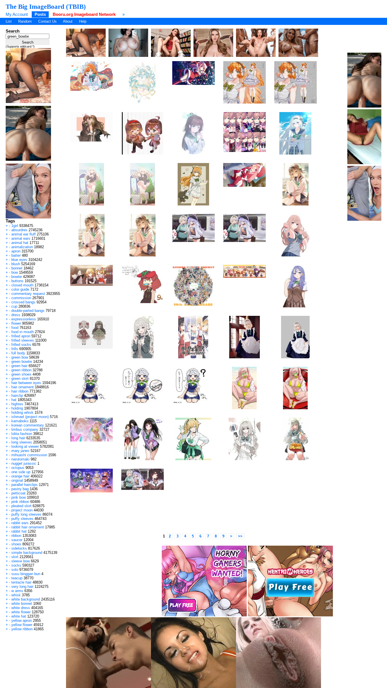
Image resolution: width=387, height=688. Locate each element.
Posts (40, 14)
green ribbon (21, 370)
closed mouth (22, 285)
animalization (22, 247)
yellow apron (21, 620)
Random (25, 21)
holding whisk (22, 412)
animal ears (20, 238)
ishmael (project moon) (30, 417)
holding (17, 408)
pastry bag (20, 489)
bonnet (16, 268)
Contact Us (47, 21)
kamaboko (19, 421)
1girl (14, 226)
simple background (26, 552)
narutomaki (20, 459)
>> (240, 536)
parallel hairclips (24, 485)
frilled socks (21, 344)
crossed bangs (23, 302)
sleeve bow (20, 561)
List (9, 21)
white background (25, 599)
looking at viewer (25, 446)
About (68, 21)
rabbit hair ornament (27, 527)
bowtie (16, 277)
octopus (17, 468)
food (14, 327)
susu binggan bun (25, 574)
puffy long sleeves (26, 514)
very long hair (22, 586)
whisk (16, 595)
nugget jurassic (23, 463)
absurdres (19, 230)
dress (15, 315)
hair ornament (22, 387)
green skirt (20, 378)
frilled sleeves (22, 340)
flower (16, 323)
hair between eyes (26, 383)
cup (14, 306)
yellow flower (21, 625)
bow (14, 272)
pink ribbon (20, 502)
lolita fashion (21, 434)
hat (13, 400)
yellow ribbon (22, 629)
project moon (22, 510)
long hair (18, 438)
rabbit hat (19, 531)
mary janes (20, 451)
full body (18, 353)
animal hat (19, 243)
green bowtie (21, 361)
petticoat (18, 493)
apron (15, 251)
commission (21, 298)
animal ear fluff (23, 234)
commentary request (28, 294)
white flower (21, 612)
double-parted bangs (27, 310)
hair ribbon (19, 391)
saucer (16, 540)
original (17, 480)
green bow (19, 357)
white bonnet (21, 603)
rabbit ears (20, 523)
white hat (18, 616)
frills (14, 349)
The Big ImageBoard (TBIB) (46, 6)
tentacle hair (21, 582)
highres (17, 404)
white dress (20, 608)
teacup (16, 578)
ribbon (16, 535)
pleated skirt (21, 506)
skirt (14, 557)
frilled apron (20, 336)
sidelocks (19, 548)
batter (16, 255)
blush (15, 264)
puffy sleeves (22, 518)
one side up (20, 472)
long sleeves (21, 442)
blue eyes (19, 260)
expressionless (23, 319)
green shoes (21, 374)
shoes (16, 544)
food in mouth (22, 332)
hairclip (17, 395)
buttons (17, 281)
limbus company (24, 429)
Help (82, 21)
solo (14, 569)
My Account (17, 14)
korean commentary (27, 425)
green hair (19, 366)
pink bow (18, 497)
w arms (17, 591)
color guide (20, 289)
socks (16, 565)
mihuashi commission (29, 455)
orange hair (20, 476)
